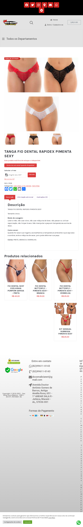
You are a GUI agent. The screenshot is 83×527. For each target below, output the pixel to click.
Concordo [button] (27, 522)
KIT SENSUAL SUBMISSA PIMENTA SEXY (65, 331)
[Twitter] (32, 5)
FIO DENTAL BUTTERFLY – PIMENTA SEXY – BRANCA (40, 289)
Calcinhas (36, 186)
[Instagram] (38, 5)
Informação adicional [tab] (25, 197)
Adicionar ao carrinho (17, 285)
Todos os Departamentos (21, 38)
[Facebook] (26, 5)
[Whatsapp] (56, 5)
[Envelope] (50, 5)
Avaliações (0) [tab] (42, 197)
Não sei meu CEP (9, 179)
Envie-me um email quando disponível (20, 165)
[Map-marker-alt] (44, 5)
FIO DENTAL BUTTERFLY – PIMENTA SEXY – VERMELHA (65, 289)
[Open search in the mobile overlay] (31, 22)
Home (55, 20)
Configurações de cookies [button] (12, 522)
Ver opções (66, 328)
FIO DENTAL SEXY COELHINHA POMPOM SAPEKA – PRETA (16, 289)
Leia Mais (51, 518)
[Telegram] (41, 10)
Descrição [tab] (10, 197)
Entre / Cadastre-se (54, 25)
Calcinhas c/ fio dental (22, 186)
